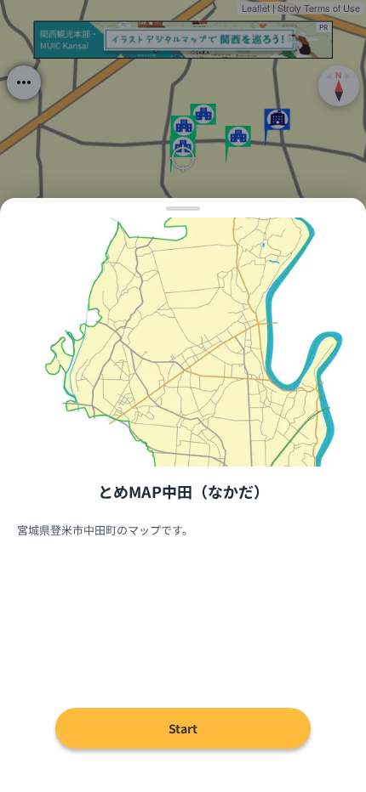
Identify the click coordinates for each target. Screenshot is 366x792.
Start (183, 728)
